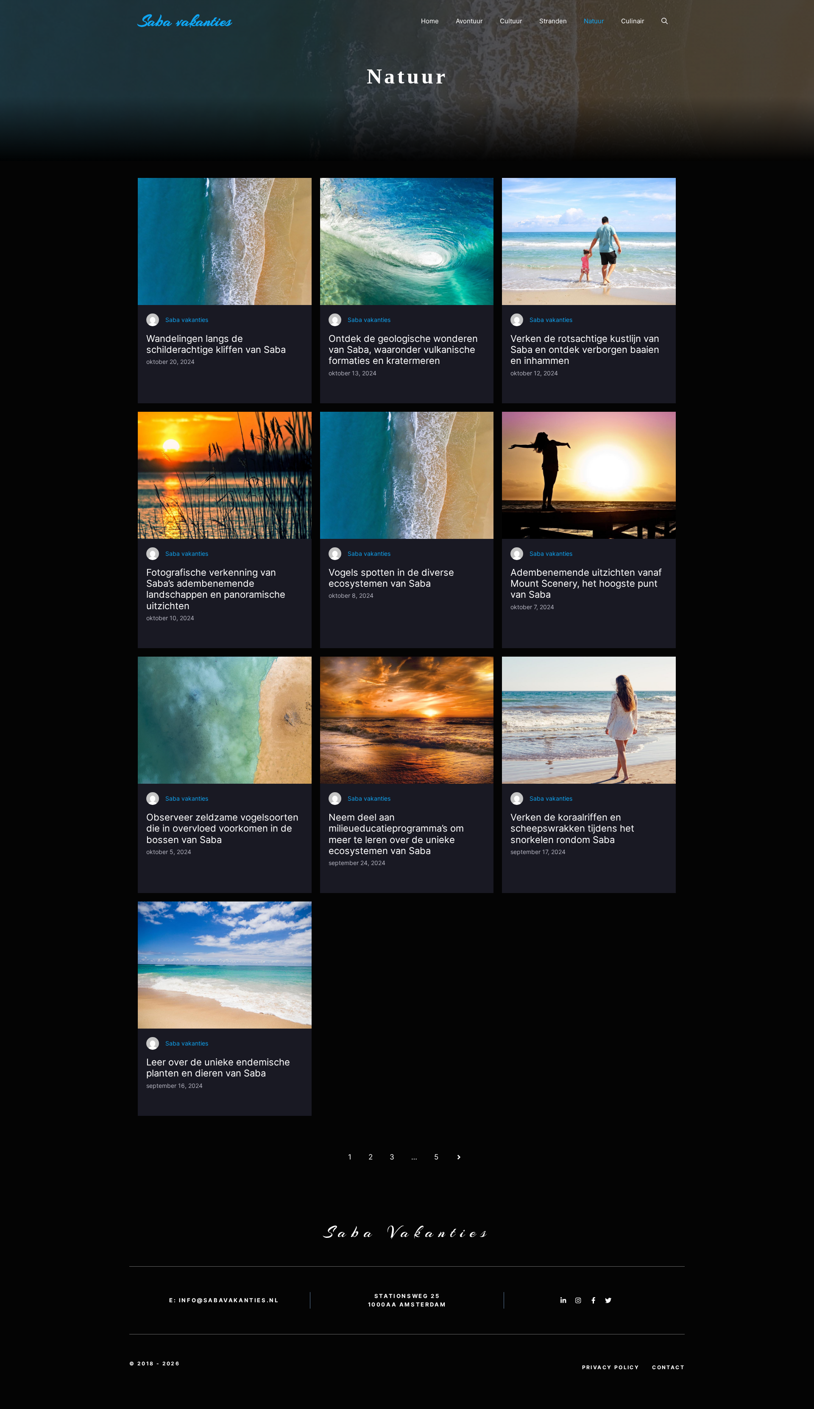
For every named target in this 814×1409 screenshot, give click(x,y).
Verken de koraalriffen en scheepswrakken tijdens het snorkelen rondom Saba (572, 828)
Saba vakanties (184, 21)
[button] (664, 21)
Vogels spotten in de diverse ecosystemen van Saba (391, 578)
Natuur (594, 21)
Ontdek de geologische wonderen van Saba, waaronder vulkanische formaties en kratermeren (403, 349)
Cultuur (511, 21)
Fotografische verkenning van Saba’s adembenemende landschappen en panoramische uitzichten (215, 589)
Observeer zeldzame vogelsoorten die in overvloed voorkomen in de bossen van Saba (222, 828)
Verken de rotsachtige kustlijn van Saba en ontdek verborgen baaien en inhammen (584, 349)
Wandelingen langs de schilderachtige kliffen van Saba (216, 344)
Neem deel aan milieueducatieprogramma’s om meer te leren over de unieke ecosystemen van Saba (396, 834)
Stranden (553, 21)
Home (430, 21)
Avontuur (469, 21)
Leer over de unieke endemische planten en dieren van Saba (218, 1068)
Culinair (632, 21)
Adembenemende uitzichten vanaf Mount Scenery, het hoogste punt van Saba (586, 583)
